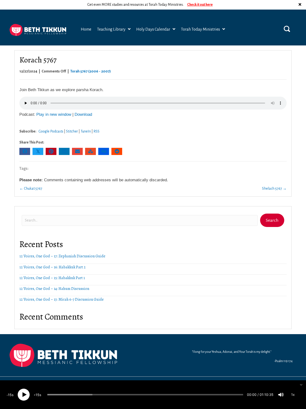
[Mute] (281, 395)
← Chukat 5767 (30, 188)
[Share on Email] (77, 151)
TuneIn (86, 131)
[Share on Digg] (103, 151)
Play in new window (53, 114)
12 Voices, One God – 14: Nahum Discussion (54, 288)
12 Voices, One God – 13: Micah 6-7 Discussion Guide (61, 299)
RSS (96, 131)
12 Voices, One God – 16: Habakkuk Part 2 (52, 267)
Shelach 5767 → (274, 188)
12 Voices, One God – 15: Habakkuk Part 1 (52, 278)
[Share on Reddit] (116, 151)
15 (10, 395)
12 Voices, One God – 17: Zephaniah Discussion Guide (62, 256)
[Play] (24, 395)
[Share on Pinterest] (51, 151)
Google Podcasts (50, 131)
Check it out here (200, 4)
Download (83, 114)
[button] (300, 5)
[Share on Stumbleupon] (90, 151)
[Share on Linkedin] (64, 151)
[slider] (145, 394)
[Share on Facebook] (24, 151)
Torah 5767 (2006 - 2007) (90, 71)
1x (293, 394)
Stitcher (72, 131)
